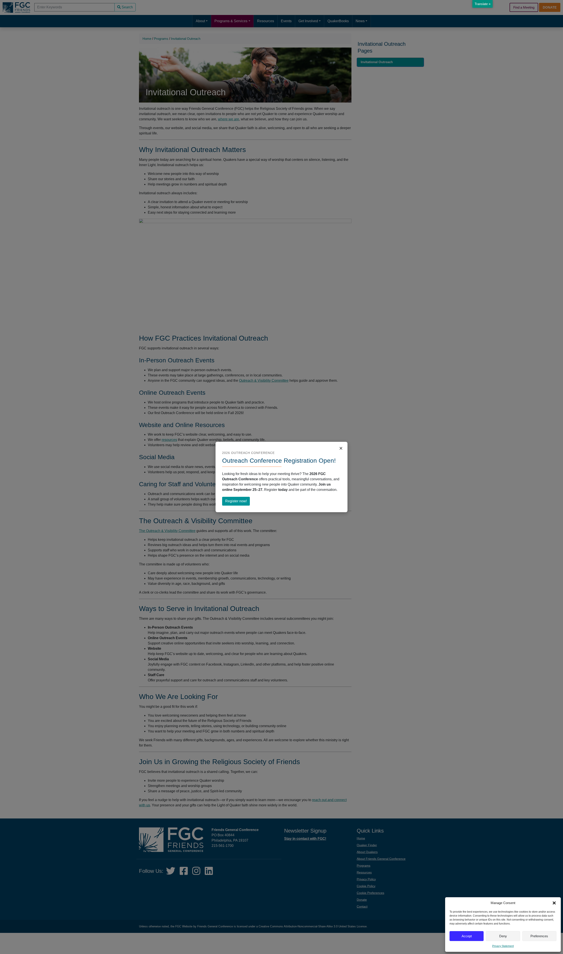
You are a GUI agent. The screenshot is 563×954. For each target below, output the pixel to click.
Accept (467, 936)
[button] (554, 903)
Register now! (237, 502)
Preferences (539, 936)
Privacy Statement (503, 946)
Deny (503, 936)
